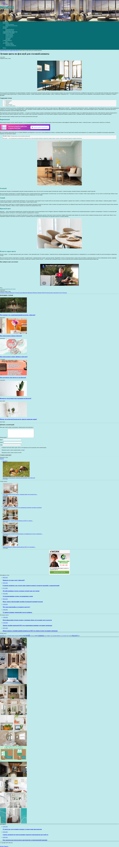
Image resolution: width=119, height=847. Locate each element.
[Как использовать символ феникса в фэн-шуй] (13, 354)
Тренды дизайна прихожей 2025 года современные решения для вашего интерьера (22, 507)
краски (45, 635)
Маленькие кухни (10, 30)
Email (1, 442)
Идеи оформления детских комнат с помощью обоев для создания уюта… (20, 494)
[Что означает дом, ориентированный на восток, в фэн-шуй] (13, 312)
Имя (1, 439)
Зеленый (8, 102)
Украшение (8, 38)
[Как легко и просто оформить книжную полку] (13, 730)
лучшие (2, 289)
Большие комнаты (10, 24)
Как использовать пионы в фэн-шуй (11, 336)
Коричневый (9, 100)
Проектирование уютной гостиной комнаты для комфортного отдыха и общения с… (23, 533)
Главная (2, 50)
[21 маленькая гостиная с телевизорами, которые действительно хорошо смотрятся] (13, 699)
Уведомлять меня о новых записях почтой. (12, 452)
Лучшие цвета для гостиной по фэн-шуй (20, 136)
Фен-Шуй (8, 39)
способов (64, 635)
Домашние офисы (10, 44)
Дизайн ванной (9, 34)
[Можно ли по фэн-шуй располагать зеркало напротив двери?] (13, 416)
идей (28, 635)
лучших (51, 635)
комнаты (41, 635)
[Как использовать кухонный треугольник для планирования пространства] (13, 776)
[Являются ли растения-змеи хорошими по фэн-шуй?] (13, 395)
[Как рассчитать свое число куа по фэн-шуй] (13, 374)
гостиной (9, 635)
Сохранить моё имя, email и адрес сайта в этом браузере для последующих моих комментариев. (24, 447)
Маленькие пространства (11, 25)
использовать (32, 635)
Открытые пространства (10, 31)
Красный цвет (9, 104)
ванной (2, 635)
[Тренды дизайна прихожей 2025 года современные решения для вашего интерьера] (10, 506)
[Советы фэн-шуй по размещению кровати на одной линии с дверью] (13, 761)
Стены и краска (7, 40)
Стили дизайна (9, 36)
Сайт (1, 445)
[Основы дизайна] (7, 19)
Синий (7, 103)
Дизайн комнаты (9, 35)
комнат (36, 635)
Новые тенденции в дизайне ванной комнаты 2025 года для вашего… (19, 547)
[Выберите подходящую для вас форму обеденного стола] (13, 652)
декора (13, 635)
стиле (67, 635)
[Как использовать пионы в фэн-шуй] (13, 333)
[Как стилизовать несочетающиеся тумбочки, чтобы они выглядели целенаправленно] (13, 683)
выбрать (5, 635)
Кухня (5, 28)
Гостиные (6, 23)
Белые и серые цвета (10, 105)
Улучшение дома (8, 43)
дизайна (20, 635)
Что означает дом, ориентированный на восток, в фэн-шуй (17, 315)
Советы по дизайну (8, 33)
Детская (5, 26)
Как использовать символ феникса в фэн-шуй (13, 356)
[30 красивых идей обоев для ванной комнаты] (13, 745)
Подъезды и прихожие (11, 45)
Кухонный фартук (10, 29)
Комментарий (3, 437)
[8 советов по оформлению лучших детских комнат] (13, 792)
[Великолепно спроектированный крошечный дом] (13, 714)
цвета (14, 289)
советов (58, 635)
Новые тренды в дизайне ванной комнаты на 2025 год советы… (18, 520)
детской (16, 635)
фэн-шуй (10, 289)
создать (61, 635)
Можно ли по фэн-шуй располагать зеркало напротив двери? (18, 419)
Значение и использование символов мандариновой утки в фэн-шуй (19, 477)
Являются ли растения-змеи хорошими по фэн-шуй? (15, 398)
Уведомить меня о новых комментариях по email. (13, 450)
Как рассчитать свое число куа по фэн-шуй (13, 377)
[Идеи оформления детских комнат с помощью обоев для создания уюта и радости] (10, 493)
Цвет (7, 41)
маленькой (55, 635)
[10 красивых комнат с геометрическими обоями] (13, 807)
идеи (24, 635)
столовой (6, 289)
